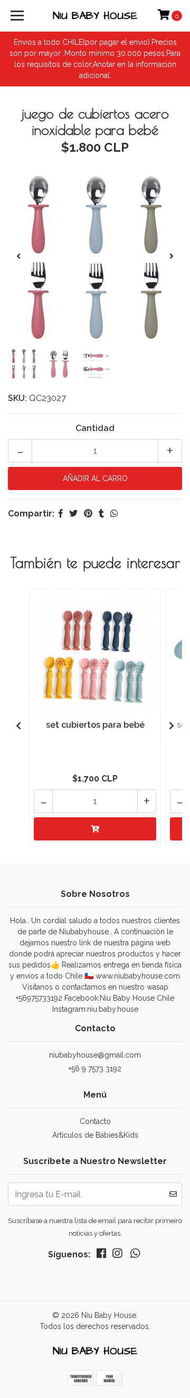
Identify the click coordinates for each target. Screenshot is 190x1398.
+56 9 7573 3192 (95, 1068)
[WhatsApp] (135, 1255)
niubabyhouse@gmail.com (95, 1055)
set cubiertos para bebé (95, 725)
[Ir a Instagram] (117, 1255)
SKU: (17, 398)
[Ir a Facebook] (101, 1255)
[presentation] (18, 256)
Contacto (95, 1121)
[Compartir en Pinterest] (88, 514)
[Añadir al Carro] (95, 828)
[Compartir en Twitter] (73, 514)
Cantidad (95, 428)
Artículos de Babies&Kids (95, 1135)
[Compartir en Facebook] (61, 514)
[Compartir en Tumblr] (101, 514)
